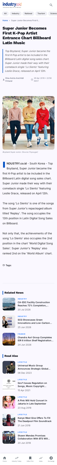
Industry (15, 13)
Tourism (41, 13)
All (5, 13)
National (28, 13)
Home (5, 20)
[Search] (51, 5)
